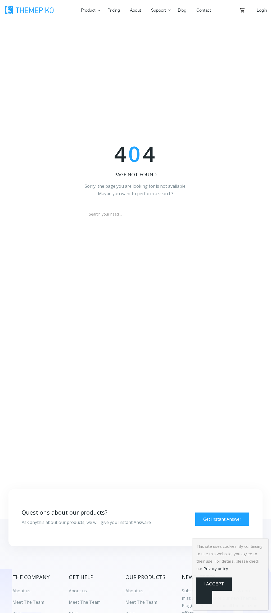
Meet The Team (85, 602)
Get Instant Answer (222, 519)
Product (88, 10)
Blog (182, 10)
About (135, 10)
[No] (204, 597)
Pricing (113, 10)
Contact (203, 10)
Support (158, 10)
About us (78, 591)
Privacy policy (216, 568)
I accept (214, 584)
